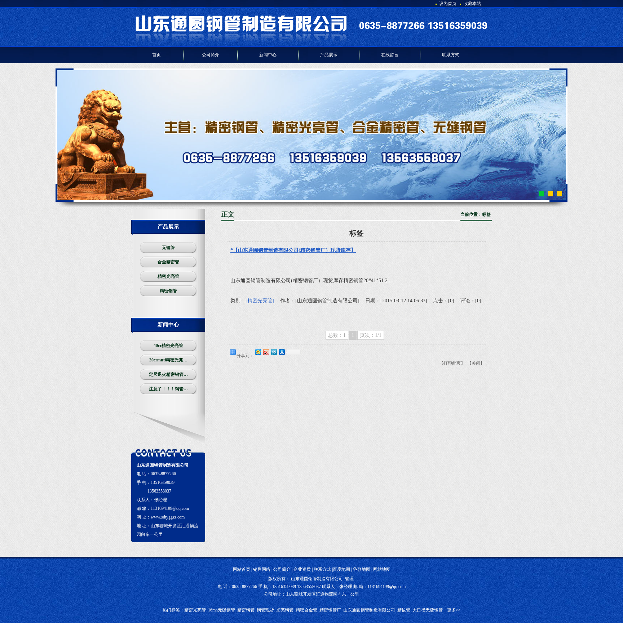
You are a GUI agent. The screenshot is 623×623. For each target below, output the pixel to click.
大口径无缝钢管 (427, 610)
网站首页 (241, 569)
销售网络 (261, 569)
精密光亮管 (195, 610)
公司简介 (282, 569)
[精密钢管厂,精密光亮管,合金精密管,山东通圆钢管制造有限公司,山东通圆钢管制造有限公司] (311, 41)
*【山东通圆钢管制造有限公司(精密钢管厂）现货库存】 (293, 250)
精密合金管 (306, 610)
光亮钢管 (284, 610)
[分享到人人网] (282, 351)
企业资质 (302, 569)
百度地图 (341, 569)
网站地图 (381, 569)
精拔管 (403, 610)
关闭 (476, 363)
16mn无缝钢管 (221, 610)
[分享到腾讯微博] (274, 351)
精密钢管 (246, 610)
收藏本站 (472, 3)
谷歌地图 (361, 569)
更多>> (454, 610)
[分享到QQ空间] (258, 351)
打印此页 (452, 363)
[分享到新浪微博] (266, 351)
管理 (349, 578)
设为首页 (447, 3)
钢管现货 (265, 610)
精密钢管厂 (330, 610)
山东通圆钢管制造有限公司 (369, 610)
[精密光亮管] (260, 300)
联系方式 (322, 569)
